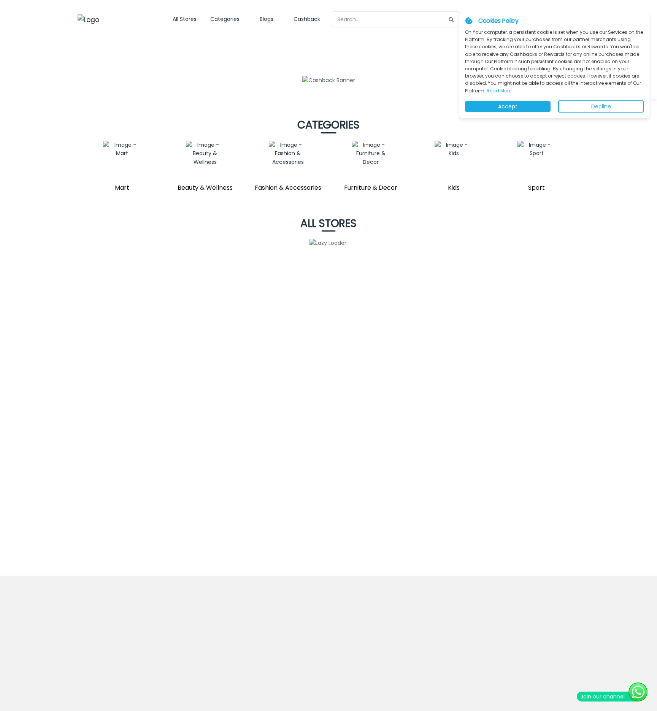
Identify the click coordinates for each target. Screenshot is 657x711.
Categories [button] (225, 19)
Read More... (500, 90)
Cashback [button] (307, 19)
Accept (507, 106)
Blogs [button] (266, 19)
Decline (601, 106)
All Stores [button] (185, 19)
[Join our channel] (637, 691)
